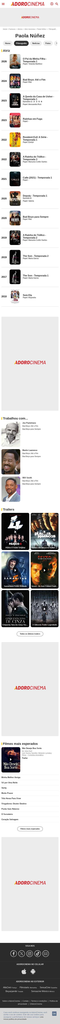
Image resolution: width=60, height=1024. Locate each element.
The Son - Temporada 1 (35, 275)
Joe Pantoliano (29, 423)
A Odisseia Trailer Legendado (44, 625)
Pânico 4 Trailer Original (15, 548)
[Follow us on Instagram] (30, 953)
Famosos (12, 29)
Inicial (5, 29)
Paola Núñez (41, 29)
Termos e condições (39, 1001)
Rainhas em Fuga (32, 119)
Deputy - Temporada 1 (35, 196)
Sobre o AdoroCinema (11, 1001)
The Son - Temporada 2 (35, 256)
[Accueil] (27, 4)
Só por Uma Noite (9, 783)
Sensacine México (40, 991)
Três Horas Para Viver (11, 798)
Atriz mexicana (30, 29)
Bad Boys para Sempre (35, 217)
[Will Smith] (10, 489)
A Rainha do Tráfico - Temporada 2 (34, 236)
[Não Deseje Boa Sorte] (10, 759)
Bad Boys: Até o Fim (34, 79)
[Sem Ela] (15, 296)
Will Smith (27, 478)
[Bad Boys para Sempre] (15, 218)
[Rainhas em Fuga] (15, 120)
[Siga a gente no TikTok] (38, 953)
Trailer (25, 758)
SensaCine (45, 987)
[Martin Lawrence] (10, 461)
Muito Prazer (7, 793)
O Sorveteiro (7, 814)
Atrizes (20, 29)
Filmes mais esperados (30, 829)
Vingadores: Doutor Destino (14, 804)
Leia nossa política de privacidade (23, 1018)
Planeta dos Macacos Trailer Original (45, 548)
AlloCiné (7, 987)
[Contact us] (46, 953)
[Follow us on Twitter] (22, 953)
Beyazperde (11, 991)
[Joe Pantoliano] (10, 434)
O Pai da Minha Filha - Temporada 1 (35, 60)
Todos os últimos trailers (30, 634)
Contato (25, 1001)
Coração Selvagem (9, 819)
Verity (4, 788)
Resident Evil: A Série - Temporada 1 (35, 138)
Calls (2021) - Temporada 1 (37, 177)
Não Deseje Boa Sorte (32, 748)
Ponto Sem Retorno (10, 809)
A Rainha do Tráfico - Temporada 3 (34, 158)
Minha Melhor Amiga (10, 777)
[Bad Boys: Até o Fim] (15, 81)
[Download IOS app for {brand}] (25, 971)
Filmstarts (24, 987)
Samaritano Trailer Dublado (15, 586)
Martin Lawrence (29, 450)
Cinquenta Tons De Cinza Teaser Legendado (15, 625)
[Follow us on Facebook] (14, 953)
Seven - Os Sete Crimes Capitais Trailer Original (45, 586)
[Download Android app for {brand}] (34, 971)
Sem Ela (27, 295)
